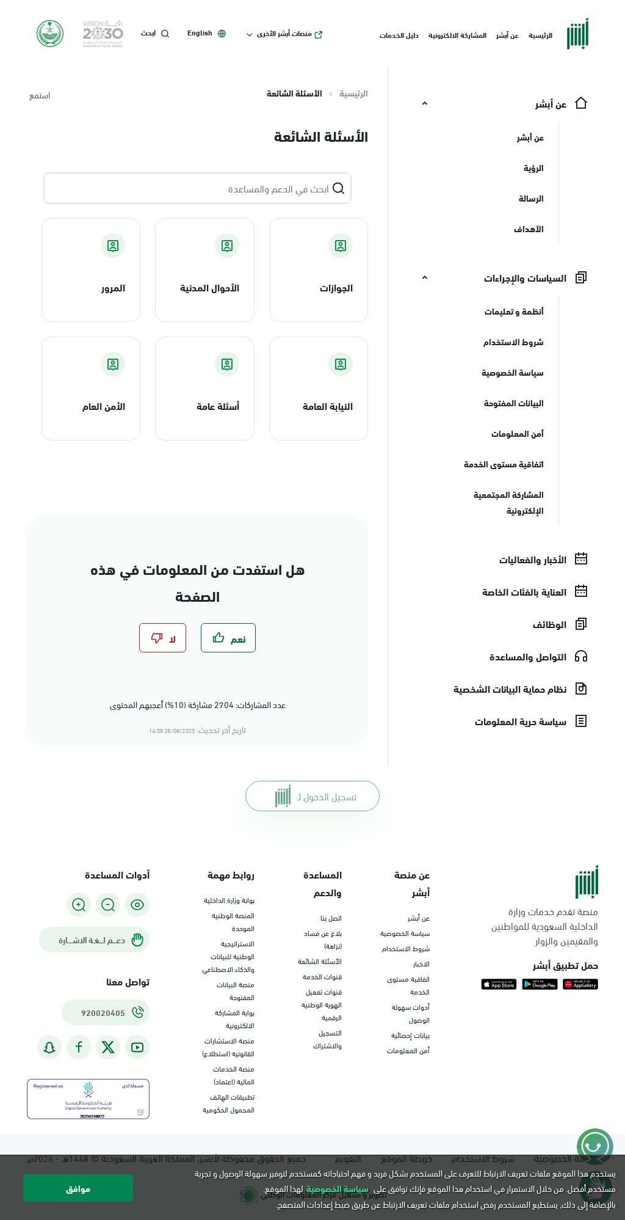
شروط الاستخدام (406, 947)
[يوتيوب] (137, 1047)
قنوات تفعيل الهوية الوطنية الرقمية (322, 1003)
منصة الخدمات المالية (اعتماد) (234, 1074)
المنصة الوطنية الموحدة (233, 921)
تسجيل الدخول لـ (326, 796)
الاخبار (421, 963)
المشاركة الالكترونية (457, 34)
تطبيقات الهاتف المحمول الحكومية (229, 1102)
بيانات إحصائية (410, 1034)
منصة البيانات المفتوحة (236, 990)
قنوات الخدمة (322, 975)
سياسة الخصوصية (405, 932)
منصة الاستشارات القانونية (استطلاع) (228, 1046)
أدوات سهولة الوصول (411, 1012)
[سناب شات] (49, 1047)
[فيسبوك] (78, 1047)
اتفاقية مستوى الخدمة (408, 984)
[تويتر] (108, 1047)
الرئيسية (540, 34)
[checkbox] (228, 637)
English (199, 32)
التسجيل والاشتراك (327, 1038)
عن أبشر (507, 34)
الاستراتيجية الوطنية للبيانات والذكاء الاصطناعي (228, 955)
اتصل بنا (331, 917)
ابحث (148, 32)
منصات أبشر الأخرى (284, 33)
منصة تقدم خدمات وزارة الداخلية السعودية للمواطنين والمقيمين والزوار (544, 926)
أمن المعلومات (408, 1049)
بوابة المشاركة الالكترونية (235, 1018)
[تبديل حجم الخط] (108, 904)
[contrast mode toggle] (137, 904)
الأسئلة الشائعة (320, 960)
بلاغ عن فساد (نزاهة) (323, 939)
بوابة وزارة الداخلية (229, 899)
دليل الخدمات (399, 34)
